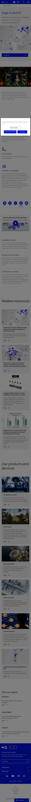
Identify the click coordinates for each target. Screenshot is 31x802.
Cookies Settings (14, 127)
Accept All (22, 131)
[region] (15, 127)
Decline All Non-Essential (10, 131)
